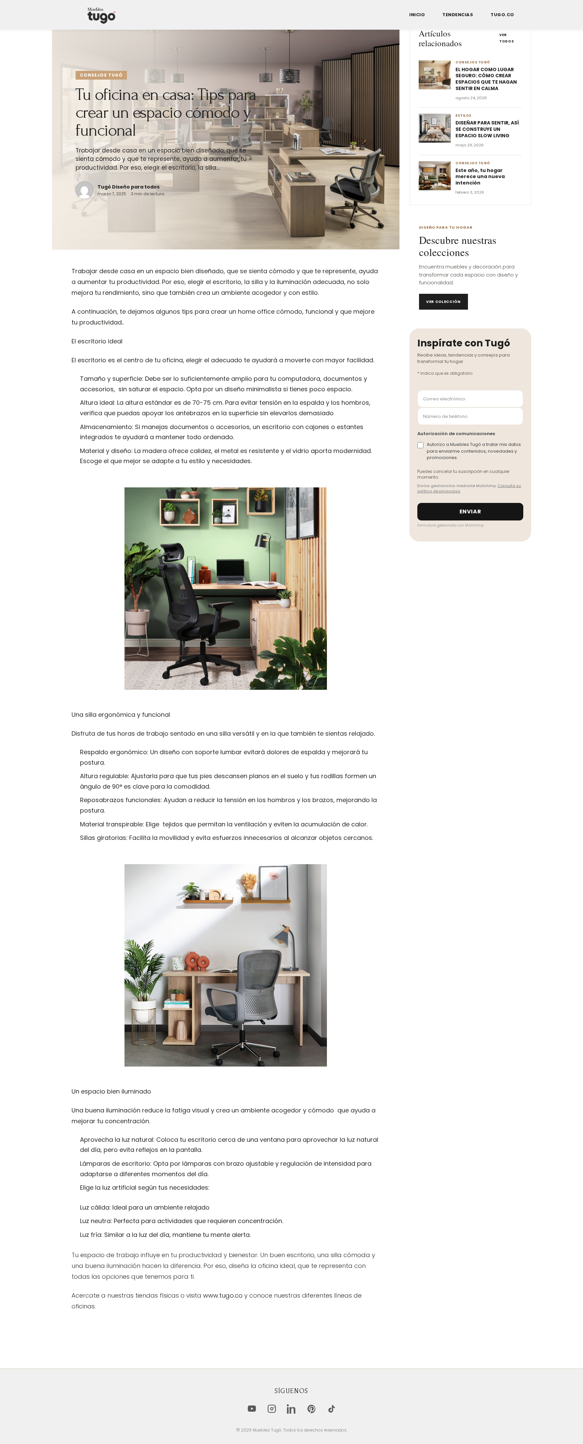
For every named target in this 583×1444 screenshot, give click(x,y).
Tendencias (457, 15)
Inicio (417, 15)
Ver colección (443, 301)
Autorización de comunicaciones (456, 433)
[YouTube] (252, 1409)
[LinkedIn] (292, 1409)
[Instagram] (272, 1409)
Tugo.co (502, 15)
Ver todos (506, 38)
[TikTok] (331, 1409)
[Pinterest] (311, 1409)
